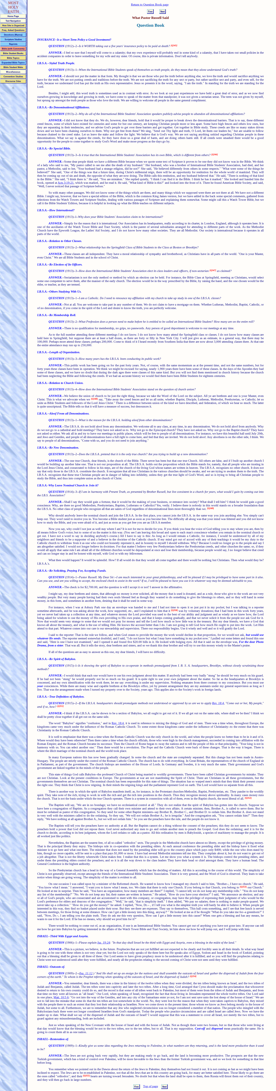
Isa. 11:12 (86, 973)
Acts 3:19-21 (66, 182)
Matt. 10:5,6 (61, 997)
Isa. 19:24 (103, 942)
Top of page (150, 1086)
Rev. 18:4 (218, 703)
